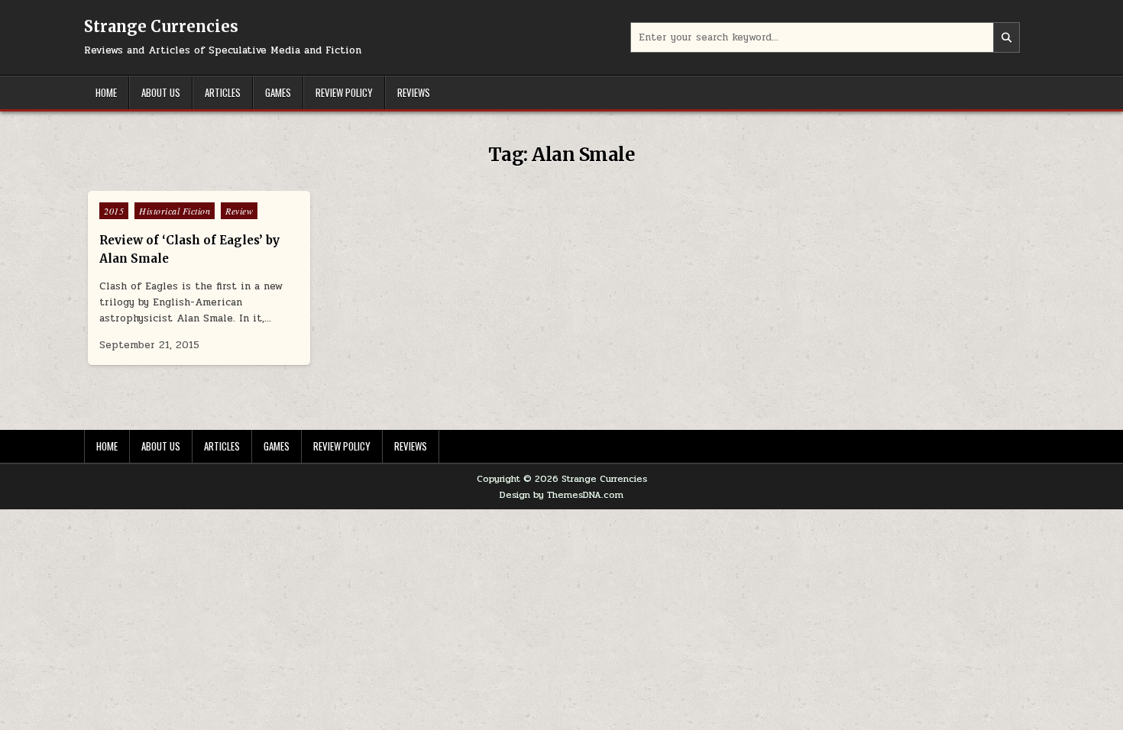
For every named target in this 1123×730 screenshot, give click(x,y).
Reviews (413, 92)
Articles (223, 92)
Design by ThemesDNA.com (561, 494)
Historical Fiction (174, 211)
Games (278, 92)
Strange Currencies (161, 26)
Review (239, 211)
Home (106, 92)
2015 (114, 211)
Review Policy (344, 92)
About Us (160, 92)
